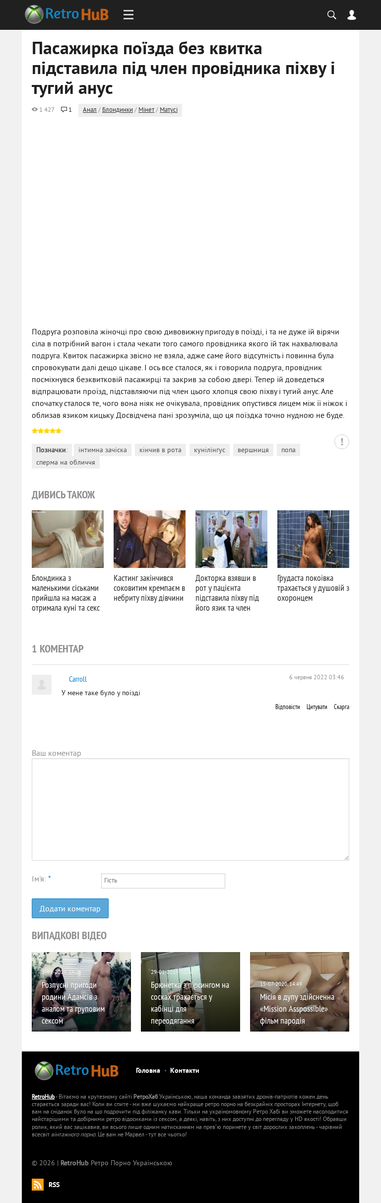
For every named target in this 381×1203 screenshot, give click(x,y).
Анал (90, 110)
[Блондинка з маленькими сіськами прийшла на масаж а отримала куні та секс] (68, 539)
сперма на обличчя (65, 463)
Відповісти (287, 707)
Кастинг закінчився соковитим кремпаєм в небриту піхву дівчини (149, 587)
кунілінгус (209, 450)
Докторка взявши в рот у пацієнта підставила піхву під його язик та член (227, 592)
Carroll (78, 679)
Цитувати (317, 707)
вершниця (253, 450)
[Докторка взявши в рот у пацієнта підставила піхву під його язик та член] (231, 539)
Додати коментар (70, 909)
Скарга (341, 707)
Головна (148, 1071)
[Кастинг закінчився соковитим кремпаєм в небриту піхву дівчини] (150, 539)
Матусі (169, 110)
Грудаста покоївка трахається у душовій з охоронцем (313, 587)
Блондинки (117, 110)
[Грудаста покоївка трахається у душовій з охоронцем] (313, 539)
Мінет (146, 110)
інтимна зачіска (102, 450)
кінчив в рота (160, 450)
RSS (54, 1185)
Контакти (184, 1071)
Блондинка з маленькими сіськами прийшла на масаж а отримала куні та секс (66, 592)
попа (288, 450)
